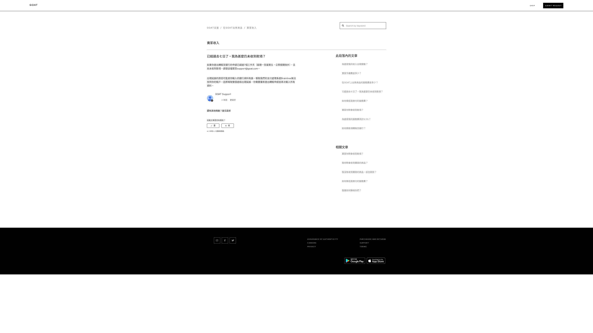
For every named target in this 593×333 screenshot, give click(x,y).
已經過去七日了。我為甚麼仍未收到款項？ (362, 91)
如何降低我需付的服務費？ (355, 100)
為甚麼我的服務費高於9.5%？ (356, 119)
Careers (312, 243)
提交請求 (226, 110)
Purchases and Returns (373, 239)
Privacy (311, 246)
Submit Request (553, 5)
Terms (363, 246)
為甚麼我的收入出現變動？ (355, 64)
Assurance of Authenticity (322, 239)
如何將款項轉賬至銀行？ (354, 128)
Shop (532, 5)
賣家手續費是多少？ (351, 73)
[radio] (213, 125)
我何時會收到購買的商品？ (355, 162)
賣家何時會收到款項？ (353, 110)
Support (364, 243)
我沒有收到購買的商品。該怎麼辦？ (359, 172)
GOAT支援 (213, 27)
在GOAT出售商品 (233, 27)
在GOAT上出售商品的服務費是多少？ (360, 82)
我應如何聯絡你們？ (351, 190)
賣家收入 (252, 27)
